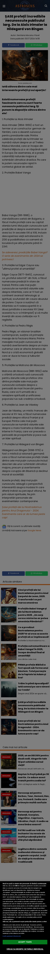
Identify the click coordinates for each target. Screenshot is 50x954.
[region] (25, 917)
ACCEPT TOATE (25, 942)
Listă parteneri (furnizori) (12, 936)
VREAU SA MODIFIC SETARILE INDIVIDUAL (25, 949)
